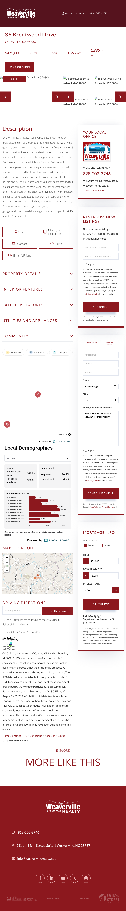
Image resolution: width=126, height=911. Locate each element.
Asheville (50, 735)
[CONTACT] (19, 67)
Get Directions (57, 610)
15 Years (107, 545)
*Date (86, 380)
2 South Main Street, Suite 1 (53, 846)
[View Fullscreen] (6, 569)
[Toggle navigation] (116, 13)
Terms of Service (108, 507)
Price (86, 554)
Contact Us (88, 191)
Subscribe (100, 306)
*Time (86, 394)
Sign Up (80, 13)
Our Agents (100, 191)
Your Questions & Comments (98, 407)
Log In (68, 13)
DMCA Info (84, 898)
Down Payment (92, 569)
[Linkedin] (51, 878)
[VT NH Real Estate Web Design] (109, 898)
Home (6, 735)
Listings (16, 735)
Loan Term (90, 540)
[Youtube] (63, 878)
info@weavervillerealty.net (36, 859)
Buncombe (36, 735)
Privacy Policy (92, 294)
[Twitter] (74, 878)
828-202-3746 (100, 13)
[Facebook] (40, 878)
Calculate (101, 604)
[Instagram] (86, 878)
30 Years (92, 545)
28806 (61, 735)
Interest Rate (91, 583)
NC (25, 735)
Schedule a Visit (110, 344)
